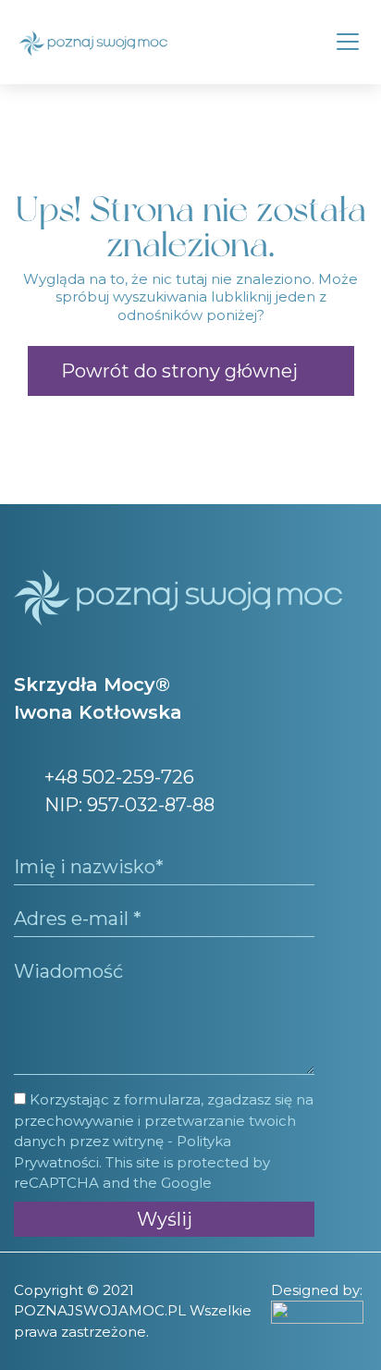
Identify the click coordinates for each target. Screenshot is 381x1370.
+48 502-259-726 (117, 777)
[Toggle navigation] (348, 42)
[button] (191, 371)
